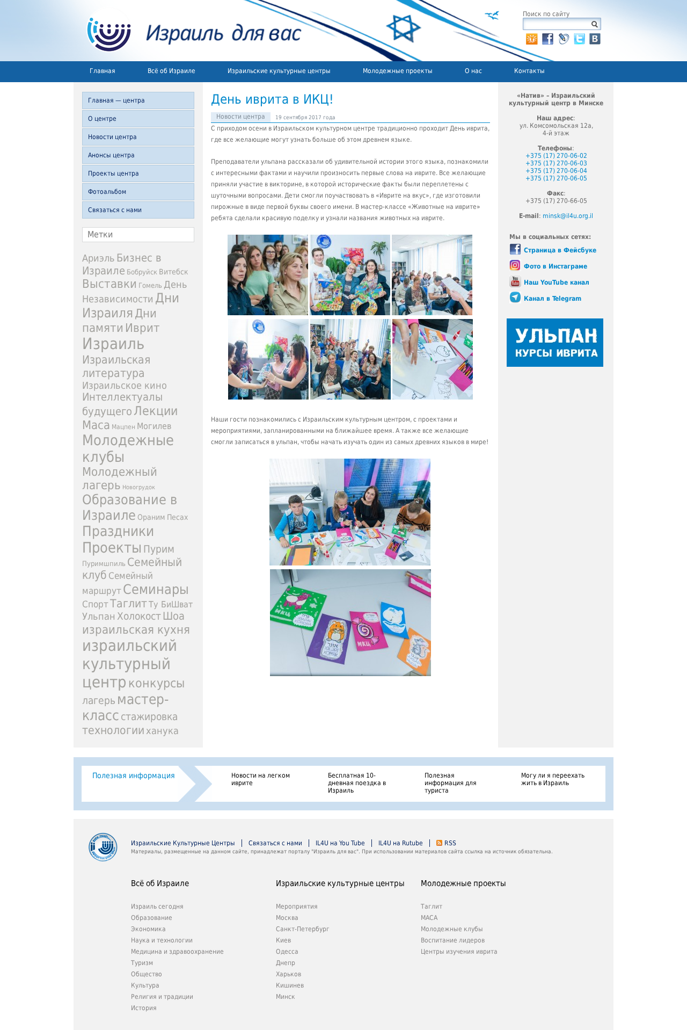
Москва (287, 918)
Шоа (174, 616)
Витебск (173, 271)
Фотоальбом (107, 191)
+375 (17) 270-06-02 (556, 155)
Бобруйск (142, 272)
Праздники (118, 531)
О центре (102, 118)
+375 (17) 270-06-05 (556, 178)
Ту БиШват (171, 604)
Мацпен (123, 427)
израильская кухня (136, 629)
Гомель (150, 285)
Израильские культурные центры (279, 71)
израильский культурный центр (129, 663)
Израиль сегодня (157, 906)
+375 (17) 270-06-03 (556, 163)
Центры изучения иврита (459, 951)
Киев (283, 940)
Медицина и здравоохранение (177, 951)
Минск (285, 996)
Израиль (113, 344)
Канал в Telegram (552, 298)
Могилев (154, 426)
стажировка (149, 716)
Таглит (128, 603)
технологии (113, 730)
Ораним (151, 517)
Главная (102, 71)
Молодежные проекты (398, 71)
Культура (145, 985)
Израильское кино (124, 385)
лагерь (98, 700)
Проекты (112, 547)
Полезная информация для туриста (451, 783)
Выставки (109, 284)
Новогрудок (138, 487)
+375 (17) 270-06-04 (556, 171)
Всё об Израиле (171, 71)
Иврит (142, 328)
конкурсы (156, 683)
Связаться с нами (115, 210)
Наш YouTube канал (556, 282)
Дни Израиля (130, 306)
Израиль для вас (188, 30)
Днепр (285, 963)
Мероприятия (297, 906)
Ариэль (98, 258)
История (144, 1008)
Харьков (288, 974)
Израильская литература (116, 366)
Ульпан (98, 616)
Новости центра (112, 137)
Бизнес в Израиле (122, 264)
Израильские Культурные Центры (183, 843)
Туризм (142, 963)
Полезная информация (133, 775)
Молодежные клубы (452, 929)
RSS (450, 843)
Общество (146, 974)
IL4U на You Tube (340, 843)
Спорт (95, 604)
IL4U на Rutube (400, 843)
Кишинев (290, 985)
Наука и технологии (162, 940)
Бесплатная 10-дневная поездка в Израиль (357, 783)
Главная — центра (116, 100)
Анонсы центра (111, 155)
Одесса (287, 951)
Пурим (158, 549)
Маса (96, 425)
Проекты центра (113, 173)
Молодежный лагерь (119, 478)
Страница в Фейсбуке (560, 250)
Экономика (148, 929)
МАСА (429, 918)
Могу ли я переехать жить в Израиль (552, 779)
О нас (473, 71)
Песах (177, 517)
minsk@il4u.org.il (568, 216)
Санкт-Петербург (303, 929)
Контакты (529, 71)
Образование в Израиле (129, 507)
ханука (162, 730)
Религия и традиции (162, 996)
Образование (151, 918)
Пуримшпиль (104, 564)
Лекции (156, 410)
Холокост (139, 616)
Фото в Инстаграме (555, 266)
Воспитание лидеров (453, 940)
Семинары (156, 589)
